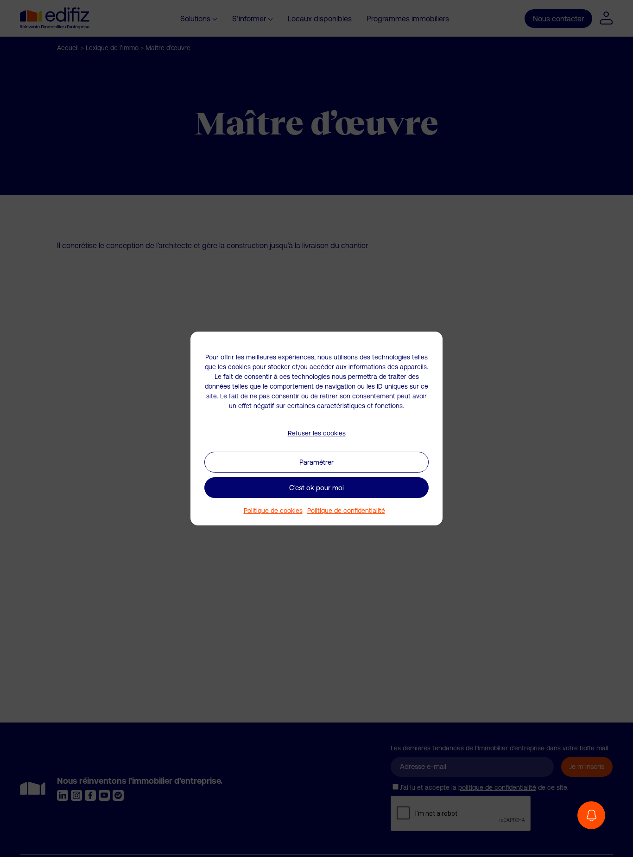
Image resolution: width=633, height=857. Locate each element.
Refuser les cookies (317, 433)
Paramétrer (316, 462)
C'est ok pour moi (316, 488)
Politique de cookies (273, 510)
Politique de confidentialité (346, 510)
